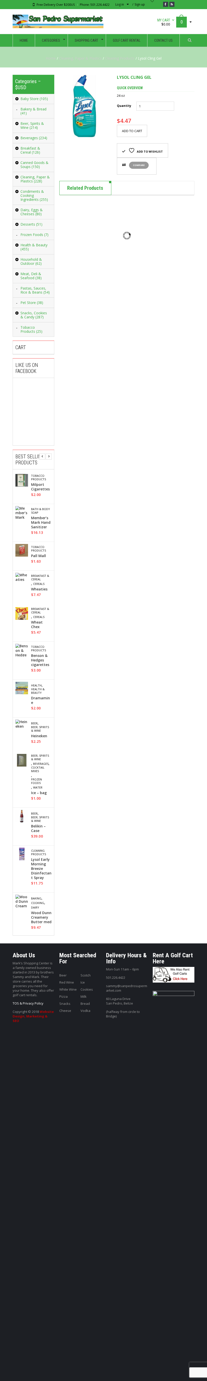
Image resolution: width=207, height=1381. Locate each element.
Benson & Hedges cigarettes (40, 660)
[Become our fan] (165, 4)
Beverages (40, 764)
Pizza (63, 996)
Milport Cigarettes (40, 486)
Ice (83, 982)
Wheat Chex (37, 624)
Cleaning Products (120, 58)
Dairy (35, 907)
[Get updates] (171, 4)
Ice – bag (39, 793)
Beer (34, 723)
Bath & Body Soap (40, 510)
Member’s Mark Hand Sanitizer (40, 522)
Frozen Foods (36, 781)
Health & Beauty (38, 691)
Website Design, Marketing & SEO (33, 1016)
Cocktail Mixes (37, 769)
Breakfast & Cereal (40, 577)
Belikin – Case (38, 828)
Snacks (64, 1003)
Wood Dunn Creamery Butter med (41, 917)
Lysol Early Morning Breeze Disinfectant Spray (41, 868)
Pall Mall (38, 556)
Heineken (39, 736)
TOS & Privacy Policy (28, 1003)
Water (37, 787)
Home (51, 58)
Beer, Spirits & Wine (40, 728)
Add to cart (132, 131)
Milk (84, 996)
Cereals (38, 584)
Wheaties (39, 589)
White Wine (68, 989)
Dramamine (40, 700)
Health (36, 685)
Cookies (87, 989)
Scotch (86, 975)
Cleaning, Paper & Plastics (80, 58)
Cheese (65, 1010)
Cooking (37, 903)
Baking (36, 898)
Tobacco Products (38, 477)
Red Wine (66, 982)
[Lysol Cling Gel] (84, 106)
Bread (85, 1003)
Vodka (85, 1010)
